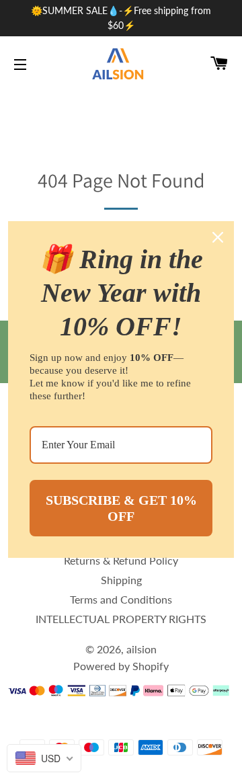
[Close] (218, 237)
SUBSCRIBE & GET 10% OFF (121, 508)
